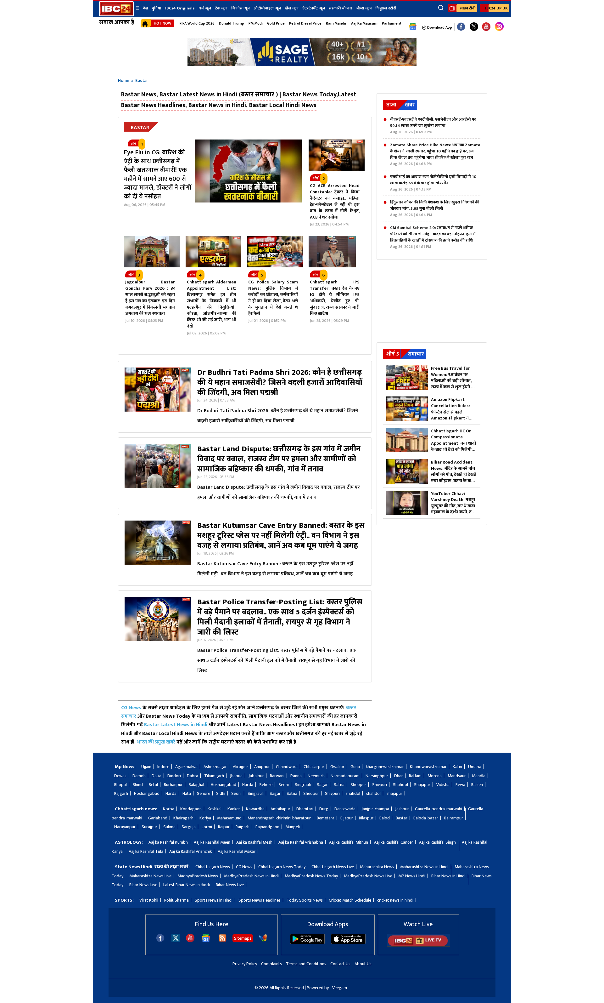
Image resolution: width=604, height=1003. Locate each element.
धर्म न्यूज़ (205, 8)
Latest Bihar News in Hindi (186, 884)
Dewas (120, 775)
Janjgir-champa (375, 808)
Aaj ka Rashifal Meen (212, 842)
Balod (384, 818)
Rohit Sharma (176, 900)
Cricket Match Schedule (350, 900)
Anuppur (262, 766)
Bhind (138, 784)
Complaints (271, 963)
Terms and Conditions (306, 963)
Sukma (169, 826)
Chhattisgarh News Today (281, 866)
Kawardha (255, 808)
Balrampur (453, 818)
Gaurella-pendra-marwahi (438, 808)
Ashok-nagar (215, 766)
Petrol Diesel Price (305, 23)
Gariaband (157, 818)
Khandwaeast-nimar (428, 766)
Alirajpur (240, 766)
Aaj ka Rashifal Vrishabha (300, 842)
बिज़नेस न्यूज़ (240, 8)
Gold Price (276, 23)
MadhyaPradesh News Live (368, 876)
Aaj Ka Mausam (364, 23)
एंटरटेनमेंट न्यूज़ (313, 8)
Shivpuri (379, 784)
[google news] (413, 27)
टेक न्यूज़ (221, 8)
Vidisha (443, 784)
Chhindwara (287, 766)
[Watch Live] (418, 946)
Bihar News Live (143, 884)
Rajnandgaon (267, 826)
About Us (363, 963)
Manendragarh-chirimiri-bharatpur (279, 818)
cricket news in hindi (395, 900)
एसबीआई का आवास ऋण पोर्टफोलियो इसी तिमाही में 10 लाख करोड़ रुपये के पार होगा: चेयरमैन (433, 183)
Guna (355, 766)
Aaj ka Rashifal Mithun (348, 842)
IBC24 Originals (180, 8)
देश (145, 8)
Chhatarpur (314, 766)
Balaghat (197, 784)
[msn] (263, 941)
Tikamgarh (214, 775)
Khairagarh (183, 818)
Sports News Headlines (259, 900)
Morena (435, 775)
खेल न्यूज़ (292, 8)
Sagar (322, 784)
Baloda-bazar (425, 818)
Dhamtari (304, 808)
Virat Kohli (148, 900)
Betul (153, 784)
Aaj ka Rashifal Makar (236, 851)
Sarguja (189, 826)
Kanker (233, 808)
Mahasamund (229, 818)
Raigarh (242, 826)
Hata (186, 793)
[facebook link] (461, 27)
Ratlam (415, 775)
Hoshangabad (223, 784)
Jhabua (236, 775)
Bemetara (325, 818)
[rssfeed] (222, 941)
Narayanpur (125, 826)
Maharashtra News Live (150, 876)
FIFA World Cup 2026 (197, 23)
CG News (131, 708)
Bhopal (120, 784)
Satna (339, 784)
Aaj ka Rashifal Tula (146, 851)
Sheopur (358, 784)
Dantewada (344, 808)
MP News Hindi (411, 876)
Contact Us (340, 963)
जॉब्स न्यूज (364, 8)
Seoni (283, 784)
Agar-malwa (186, 766)
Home (123, 80)
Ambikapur (280, 808)
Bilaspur (366, 818)
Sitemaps (242, 938)
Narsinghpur (377, 775)
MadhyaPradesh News (197, 876)
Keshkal (214, 808)
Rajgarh (121, 793)
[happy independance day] (302, 64)
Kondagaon (191, 808)
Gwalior (337, 766)
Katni (457, 766)
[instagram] (499, 27)
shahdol (353, 793)
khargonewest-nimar (385, 766)
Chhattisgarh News (212, 866)
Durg (323, 808)
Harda (247, 784)
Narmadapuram (345, 775)
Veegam (339, 987)
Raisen (477, 784)
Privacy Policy (244, 963)
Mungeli (292, 826)
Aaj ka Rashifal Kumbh (168, 842)
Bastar (401, 818)
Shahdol (400, 784)
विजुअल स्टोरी (385, 8)
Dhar (398, 775)
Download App (439, 27)
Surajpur (149, 826)
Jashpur (402, 808)
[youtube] (486, 27)
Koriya (205, 818)
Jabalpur (256, 775)
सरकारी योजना (340, 8)
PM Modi (256, 23)
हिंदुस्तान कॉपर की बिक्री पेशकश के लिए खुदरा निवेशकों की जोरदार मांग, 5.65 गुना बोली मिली (434, 208)
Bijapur (346, 818)
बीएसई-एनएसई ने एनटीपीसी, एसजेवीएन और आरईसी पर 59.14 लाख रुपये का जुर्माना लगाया (433, 125)
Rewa (460, 784)
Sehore (265, 784)
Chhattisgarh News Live (332, 866)
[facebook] (160, 941)
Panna (296, 775)
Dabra (192, 775)
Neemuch (316, 775)
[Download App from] (307, 942)
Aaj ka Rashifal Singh (437, 842)
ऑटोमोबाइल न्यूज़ (267, 8)
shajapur (394, 793)
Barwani (277, 775)
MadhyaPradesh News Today (311, 876)
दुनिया (156, 8)
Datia (156, 775)
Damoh (139, 775)
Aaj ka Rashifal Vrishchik (190, 851)
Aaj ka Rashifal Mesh (254, 842)
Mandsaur (457, 775)
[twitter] (175, 940)
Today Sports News (305, 900)
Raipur (224, 826)
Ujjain (146, 766)
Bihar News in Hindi (448, 876)
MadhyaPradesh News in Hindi (251, 876)
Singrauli (303, 784)
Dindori (174, 775)
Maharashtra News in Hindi (424, 866)
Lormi (207, 826)
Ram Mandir (336, 23)
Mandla (478, 775)
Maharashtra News (377, 866)
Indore (163, 766)
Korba (168, 808)
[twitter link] (473, 27)
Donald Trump (231, 23)
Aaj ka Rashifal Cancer (393, 842)
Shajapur (422, 784)
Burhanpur (173, 784)
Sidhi (220, 793)
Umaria (474, 766)
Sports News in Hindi (213, 900)
